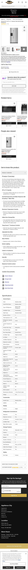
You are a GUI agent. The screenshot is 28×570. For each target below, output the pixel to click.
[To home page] (9, 2)
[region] (14, 561)
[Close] (25, 553)
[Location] (18, 2)
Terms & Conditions (14, 550)
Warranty (7, 282)
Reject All (8, 567)
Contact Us (4, 517)
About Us (3, 515)
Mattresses (4, 510)
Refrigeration (9, 19)
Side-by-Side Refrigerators (17, 19)
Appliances (3, 19)
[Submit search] (24, 6)
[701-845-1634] (22, 2)
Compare (9, 125)
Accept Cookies (20, 567)
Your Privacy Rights (14, 563)
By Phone (14, 11)
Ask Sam (14, 86)
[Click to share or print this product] (24, 27)
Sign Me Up (14, 495)
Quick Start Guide (9, 288)
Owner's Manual (8, 275)
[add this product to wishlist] (24, 30)
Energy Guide (8, 279)
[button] (2, 2)
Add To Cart (9, 123)
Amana (7, 67)
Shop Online (14, 10)
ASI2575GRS (6, 68)
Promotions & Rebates (6, 511)
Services (3, 513)
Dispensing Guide (9, 285)
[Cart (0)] (25, 2)
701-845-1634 (8, 527)
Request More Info (15, 71)
